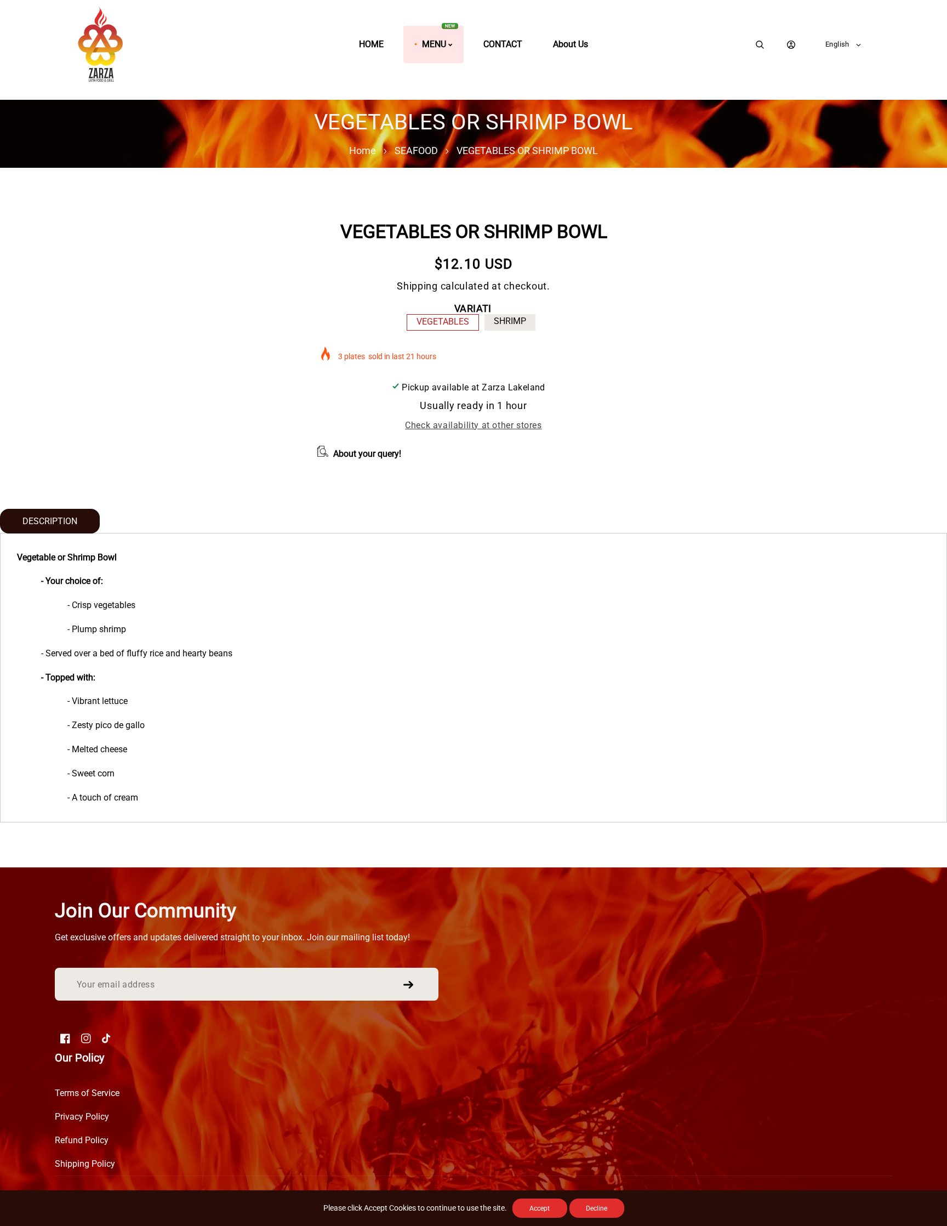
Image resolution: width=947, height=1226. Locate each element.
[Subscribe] (408, 984)
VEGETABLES (443, 321)
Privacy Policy (82, 1116)
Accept (539, 1208)
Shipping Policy (85, 1164)
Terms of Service (87, 1093)
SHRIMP (510, 321)
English (837, 44)
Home (362, 150)
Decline (596, 1208)
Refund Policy (82, 1140)
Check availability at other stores (473, 425)
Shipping (417, 286)
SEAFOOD (416, 150)
